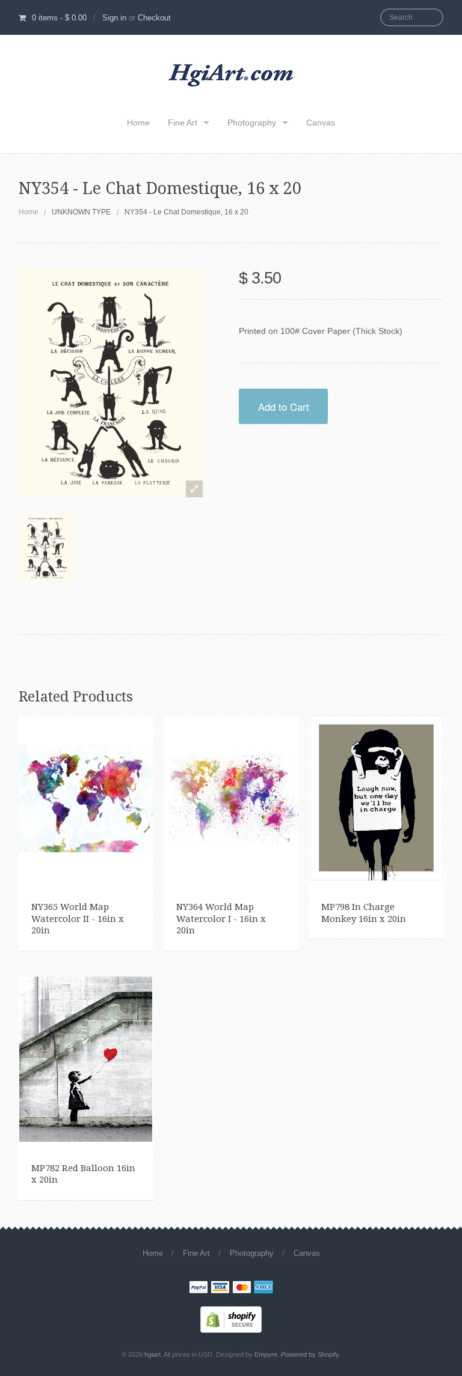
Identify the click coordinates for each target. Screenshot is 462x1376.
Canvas (320, 122)
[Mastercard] (241, 1288)
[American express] (263, 1288)
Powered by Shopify (310, 1354)
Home (138, 122)
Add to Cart (283, 406)
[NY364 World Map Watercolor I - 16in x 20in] (231, 797)
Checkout (154, 17)
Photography (251, 122)
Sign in (114, 17)
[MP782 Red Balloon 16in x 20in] (85, 1058)
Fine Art (182, 122)
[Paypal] (198, 1288)
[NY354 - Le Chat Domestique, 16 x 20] (46, 547)
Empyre (265, 1354)
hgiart (152, 1354)
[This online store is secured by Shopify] (231, 1318)
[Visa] (220, 1288)
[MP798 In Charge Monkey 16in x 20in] (376, 797)
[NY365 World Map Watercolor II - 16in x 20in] (86, 797)
